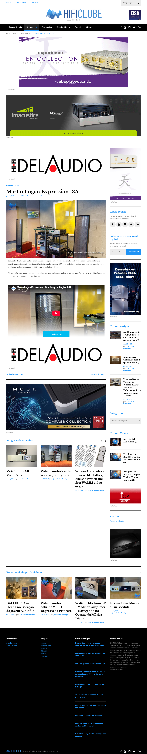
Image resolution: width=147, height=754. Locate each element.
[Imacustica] (73, 115)
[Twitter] (131, 224)
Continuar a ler (56, 334)
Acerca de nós (21, 2)
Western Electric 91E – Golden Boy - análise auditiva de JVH (89, 724)
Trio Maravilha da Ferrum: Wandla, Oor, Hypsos (89, 696)
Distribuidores (63, 27)
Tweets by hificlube (117, 521)
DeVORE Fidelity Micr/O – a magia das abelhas (90, 735)
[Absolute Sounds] (73, 62)
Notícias (44, 643)
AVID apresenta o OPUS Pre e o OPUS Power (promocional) (131, 336)
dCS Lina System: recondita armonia (90, 664)
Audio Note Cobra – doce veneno (88, 715)
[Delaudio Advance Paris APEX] (56, 165)
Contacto (34, 2)
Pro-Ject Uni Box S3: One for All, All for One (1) (131, 458)
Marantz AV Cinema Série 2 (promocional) (131, 360)
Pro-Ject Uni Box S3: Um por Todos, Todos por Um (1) (131, 476)
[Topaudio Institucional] (125, 496)
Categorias (47, 27)
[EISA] (125, 289)
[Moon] (56, 407)
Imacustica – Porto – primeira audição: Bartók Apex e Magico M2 (89, 644)
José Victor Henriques (27, 196)
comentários (41, 196)
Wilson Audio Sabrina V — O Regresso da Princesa (56, 607)
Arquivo (43, 654)
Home (8, 2)
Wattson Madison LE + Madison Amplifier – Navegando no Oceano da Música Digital (90, 611)
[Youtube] (119, 224)
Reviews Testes (26, 33)
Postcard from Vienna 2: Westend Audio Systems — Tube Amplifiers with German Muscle (132, 387)
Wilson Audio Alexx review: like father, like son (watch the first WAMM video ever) (89, 479)
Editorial (44, 651)
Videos (89, 27)
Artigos (30, 27)
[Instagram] (125, 224)
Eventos (44, 648)
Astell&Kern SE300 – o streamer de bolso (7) (89, 685)
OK (137, 2)
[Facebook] (113, 224)
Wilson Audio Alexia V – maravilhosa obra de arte (90, 654)
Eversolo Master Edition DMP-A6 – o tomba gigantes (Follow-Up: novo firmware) (90, 674)
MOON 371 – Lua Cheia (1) (130, 440)
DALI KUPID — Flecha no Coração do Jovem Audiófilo (20, 607)
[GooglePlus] (137, 224)
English (78, 27)
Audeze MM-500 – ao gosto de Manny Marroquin (90, 706)
